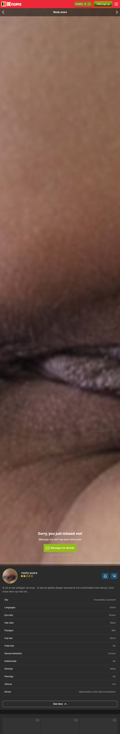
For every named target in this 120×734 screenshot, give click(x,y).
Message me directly (62, 547)
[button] (105, 576)
